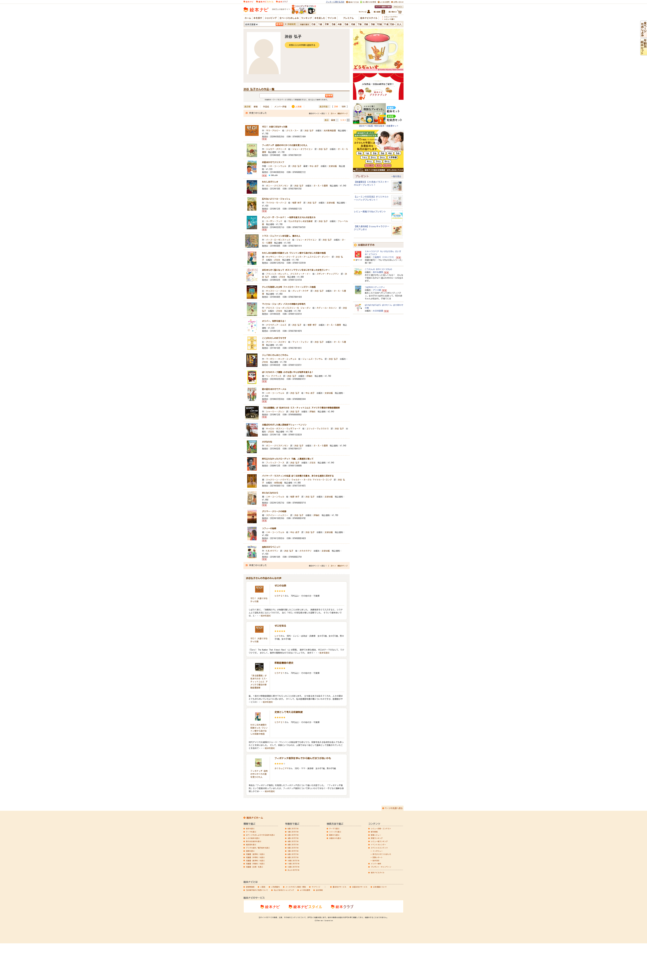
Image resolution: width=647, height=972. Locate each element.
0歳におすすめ (293, 828)
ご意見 (262, 887)
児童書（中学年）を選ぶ (255, 857)
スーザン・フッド (274, 221)
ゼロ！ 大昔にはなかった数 (274, 127)
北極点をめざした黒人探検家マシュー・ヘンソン (284, 425)
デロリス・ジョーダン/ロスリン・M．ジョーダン (288, 308)
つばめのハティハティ (375, 287)
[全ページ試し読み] (643, 36)
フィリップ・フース (275, 463)
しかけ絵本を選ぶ (252, 838)
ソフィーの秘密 (269, 528)
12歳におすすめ (293, 867)
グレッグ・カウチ (300, 291)
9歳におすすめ (293, 857)
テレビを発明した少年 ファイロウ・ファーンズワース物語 (289, 287)
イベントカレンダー (378, 844)
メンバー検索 (376, 863)
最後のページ (342, 113)
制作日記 (376, 860)
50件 (344, 107)
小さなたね (267, 442)
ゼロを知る (280, 626)
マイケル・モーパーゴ (276, 203)
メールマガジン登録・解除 (296, 887)
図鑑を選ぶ (250, 851)
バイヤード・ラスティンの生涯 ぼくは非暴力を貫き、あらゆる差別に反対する (298, 476)
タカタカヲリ (305, 551)
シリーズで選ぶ (335, 832)
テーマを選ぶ (251, 832)
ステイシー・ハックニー (277, 515)
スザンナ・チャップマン (328, 274)
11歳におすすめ (293, 863)
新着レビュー (376, 835)
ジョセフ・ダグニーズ (276, 149)
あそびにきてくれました (382, 854)
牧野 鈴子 (296, 203)
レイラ (277, 636)
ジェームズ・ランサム (312, 359)
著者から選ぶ (334, 835)
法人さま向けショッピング (284, 890)
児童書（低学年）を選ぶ (255, 854)
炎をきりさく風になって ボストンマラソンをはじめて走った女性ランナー (296, 270)
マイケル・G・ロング (322, 480)
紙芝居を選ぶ (251, 844)
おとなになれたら (270, 493)
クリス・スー (292, 130)
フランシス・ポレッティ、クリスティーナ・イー (288, 274)
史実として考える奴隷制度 (288, 712)
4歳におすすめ (293, 841)
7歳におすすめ (293, 851)
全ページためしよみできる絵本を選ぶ (260, 835)
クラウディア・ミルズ (276, 325)
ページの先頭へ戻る (393, 808)
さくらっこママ (281, 768)
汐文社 (277, 260)
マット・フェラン (300, 342)
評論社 (309, 376)
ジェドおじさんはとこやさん (275, 355)
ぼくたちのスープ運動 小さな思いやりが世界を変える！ (288, 372)
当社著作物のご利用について (257, 890)
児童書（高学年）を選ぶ (255, 860)
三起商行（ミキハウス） (384, 257)
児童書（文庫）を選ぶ (254, 867)
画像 (333, 120)
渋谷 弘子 (309, 130)
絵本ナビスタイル (377, 872)
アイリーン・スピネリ (276, 342)
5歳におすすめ (293, 844)
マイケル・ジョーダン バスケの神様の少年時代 (283, 304)
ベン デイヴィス (273, 376)
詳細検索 (291, 24)
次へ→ (333, 113)
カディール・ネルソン (327, 308)
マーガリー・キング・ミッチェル (281, 359)
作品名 (266, 107)
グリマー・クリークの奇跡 (274, 511)
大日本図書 (378, 311)
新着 (256, 107)
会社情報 (319, 890)
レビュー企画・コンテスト (381, 828)
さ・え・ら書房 (321, 186)
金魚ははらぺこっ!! (271, 547)
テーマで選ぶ (334, 828)
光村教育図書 (330, 130)
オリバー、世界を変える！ (274, 321)
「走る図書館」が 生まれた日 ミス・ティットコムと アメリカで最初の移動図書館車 (301, 408)
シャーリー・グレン (275, 411)
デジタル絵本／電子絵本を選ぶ (258, 848)
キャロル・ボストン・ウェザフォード (283, 429)
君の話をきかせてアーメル (274, 389)
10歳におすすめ (293, 860)
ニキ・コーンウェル (277, 166)
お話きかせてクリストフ (273, 162)
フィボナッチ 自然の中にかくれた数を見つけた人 (284, 145)
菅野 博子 (312, 325)
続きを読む (266, 616)
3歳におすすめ (293, 838)
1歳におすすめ (293, 832)
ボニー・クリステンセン (277, 186)
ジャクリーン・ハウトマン (278, 480)
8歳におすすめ (293, 854)
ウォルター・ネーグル (301, 480)
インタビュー (378, 851)
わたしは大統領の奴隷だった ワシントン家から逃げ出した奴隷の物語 (294, 253)
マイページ (316, 887)
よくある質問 (305, 890)
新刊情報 (374, 832)
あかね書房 (378, 272)
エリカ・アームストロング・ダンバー (312, 257)
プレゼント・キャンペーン (381, 867)
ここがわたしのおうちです (274, 338)
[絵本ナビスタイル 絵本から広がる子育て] (264, 1)
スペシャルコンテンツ (379, 848)
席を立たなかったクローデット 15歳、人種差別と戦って (288, 459)
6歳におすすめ (293, 848)
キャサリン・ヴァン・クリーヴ (280, 257)
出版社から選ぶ (335, 838)
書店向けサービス (339, 887)
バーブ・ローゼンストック (278, 240)
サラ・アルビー (273, 130)
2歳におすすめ (293, 835)
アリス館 (377, 290)
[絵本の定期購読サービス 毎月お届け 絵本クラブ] (282, 1)
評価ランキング (377, 838)
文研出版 (333, 166)
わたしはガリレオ (270, 182)
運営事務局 (250, 887)
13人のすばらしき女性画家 (300, 221)
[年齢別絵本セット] (643, 54)
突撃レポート (378, 857)
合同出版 (278, 483)
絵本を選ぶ (250, 828)
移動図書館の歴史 (283, 663)
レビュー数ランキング (379, 841)
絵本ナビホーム (255, 818)
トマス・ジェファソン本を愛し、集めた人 (281, 236)
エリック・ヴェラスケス (317, 429)
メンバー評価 (280, 107)
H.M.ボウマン (272, 551)
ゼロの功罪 (280, 585)
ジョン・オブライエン (302, 149)
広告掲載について (380, 887)
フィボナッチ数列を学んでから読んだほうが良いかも (302, 758)
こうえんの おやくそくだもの (378, 269)
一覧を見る (396, 176)
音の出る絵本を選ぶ (253, 841)
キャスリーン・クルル (276, 291)
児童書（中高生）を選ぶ (255, 863)
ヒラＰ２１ (279, 596)
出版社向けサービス (359, 887)
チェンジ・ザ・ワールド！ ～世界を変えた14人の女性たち (289, 217)
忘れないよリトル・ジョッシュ (276, 199)
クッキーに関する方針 (335, 2)
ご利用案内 (275, 887)
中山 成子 (314, 166)
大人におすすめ (293, 870)
